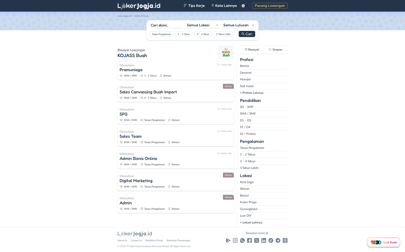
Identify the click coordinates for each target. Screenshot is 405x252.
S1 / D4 (245, 127)
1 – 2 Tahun (184, 34)
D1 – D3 (245, 120)
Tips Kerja (196, 5)
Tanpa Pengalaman (161, 34)
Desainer (246, 72)
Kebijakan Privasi (154, 240)
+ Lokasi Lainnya (251, 222)
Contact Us (136, 240)
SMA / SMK (248, 113)
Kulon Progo (248, 202)
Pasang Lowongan (270, 5)
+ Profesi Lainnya (251, 92)
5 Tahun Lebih (223, 34)
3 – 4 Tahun (203, 34)
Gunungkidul (248, 209)
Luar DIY (245, 215)
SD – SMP (246, 107)
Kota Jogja (247, 182)
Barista (244, 66)
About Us (122, 240)
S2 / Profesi (248, 134)
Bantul (244, 195)
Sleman (244, 188)
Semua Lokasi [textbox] (198, 25)
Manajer (245, 79)
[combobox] (202, 25)
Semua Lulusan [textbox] (236, 25)
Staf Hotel (246, 86)
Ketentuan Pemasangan (178, 240)
